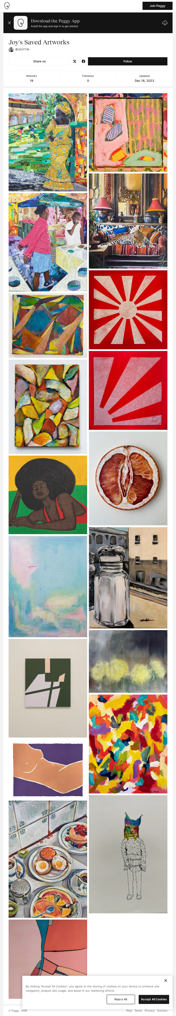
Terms (138, 1011)
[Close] (165, 980)
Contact (162, 1011)
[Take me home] (6, 5)
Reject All (120, 999)
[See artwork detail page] (48, 142)
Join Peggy (157, 6)
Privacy (150, 1011)
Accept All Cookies (154, 999)
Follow (127, 61)
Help (129, 1011)
